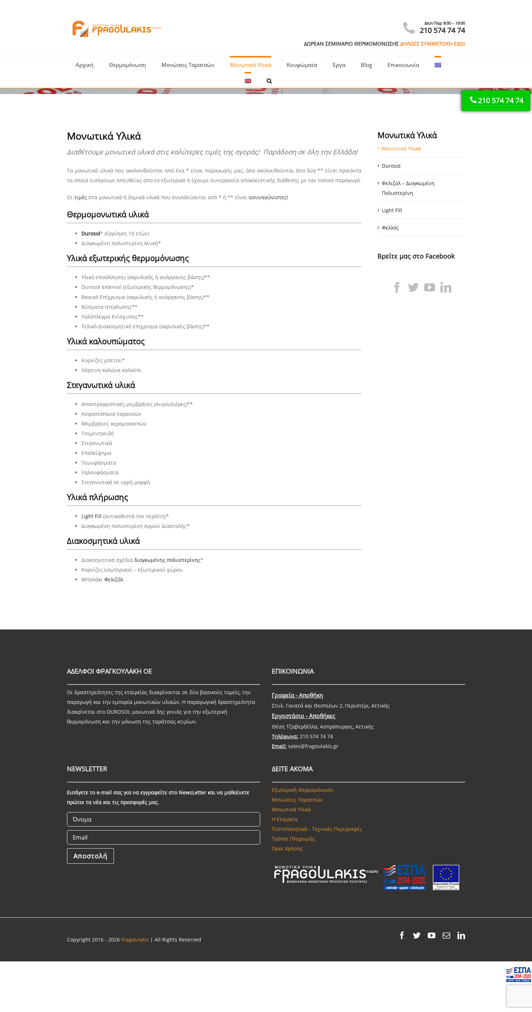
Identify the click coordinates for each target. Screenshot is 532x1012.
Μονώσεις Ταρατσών (297, 799)
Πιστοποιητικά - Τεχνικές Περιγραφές (317, 828)
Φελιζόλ (113, 579)
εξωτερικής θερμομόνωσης (139, 257)
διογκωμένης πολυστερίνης (167, 559)
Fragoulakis (135, 939)
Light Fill (91, 516)
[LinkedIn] (445, 287)
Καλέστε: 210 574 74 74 (418, 16)
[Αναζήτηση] (269, 80)
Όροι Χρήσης (287, 848)
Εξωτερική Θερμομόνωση (302, 789)
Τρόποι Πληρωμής (293, 838)
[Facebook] (397, 287)
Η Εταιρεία (285, 819)
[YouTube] (429, 287)
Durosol (90, 233)
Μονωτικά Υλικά (401, 148)
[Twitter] (413, 287)
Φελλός (390, 227)
